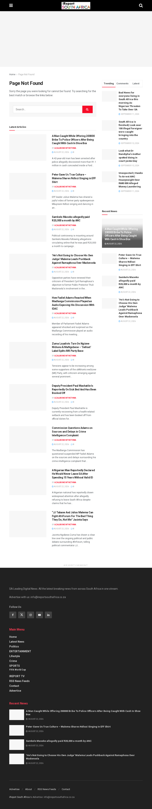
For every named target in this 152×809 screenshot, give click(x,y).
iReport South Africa (19, 797)
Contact (14, 685)
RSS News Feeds (19, 681)
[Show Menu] (11, 5)
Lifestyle (14, 656)
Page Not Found (26, 74)
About (28, 789)
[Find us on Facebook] (12, 615)
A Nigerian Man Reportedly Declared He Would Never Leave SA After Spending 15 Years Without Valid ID (73, 474)
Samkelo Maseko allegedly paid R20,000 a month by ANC (59, 741)
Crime (13, 660)
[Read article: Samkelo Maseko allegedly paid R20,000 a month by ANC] (27, 228)
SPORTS (14, 665)
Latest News (16, 641)
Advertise (15, 690)
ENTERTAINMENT (20, 651)
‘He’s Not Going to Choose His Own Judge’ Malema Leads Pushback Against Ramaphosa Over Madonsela (74, 259)
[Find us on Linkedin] (48, 615)
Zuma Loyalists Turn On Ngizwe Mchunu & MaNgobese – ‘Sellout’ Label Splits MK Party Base (71, 347)
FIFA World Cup (17, 669)
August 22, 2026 (61, 152)
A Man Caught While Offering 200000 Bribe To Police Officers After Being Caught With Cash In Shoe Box (73, 139)
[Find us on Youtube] (39, 615)
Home (12, 74)
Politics (14, 646)
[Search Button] (141, 5)
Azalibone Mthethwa (65, 148)
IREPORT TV (16, 676)
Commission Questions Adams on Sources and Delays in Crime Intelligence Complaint (72, 431)
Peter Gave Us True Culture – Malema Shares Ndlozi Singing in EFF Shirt (74, 178)
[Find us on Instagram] (30, 615)
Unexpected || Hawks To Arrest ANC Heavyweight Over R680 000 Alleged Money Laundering (131, 180)
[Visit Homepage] (76, 5)
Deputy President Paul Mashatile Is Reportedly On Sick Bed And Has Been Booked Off (74, 389)
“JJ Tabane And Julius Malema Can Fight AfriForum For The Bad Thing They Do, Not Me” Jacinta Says (72, 516)
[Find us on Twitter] (21, 615)
